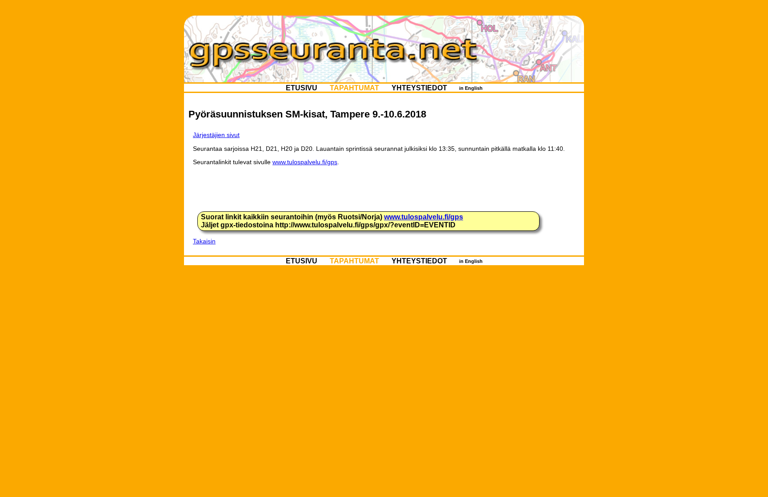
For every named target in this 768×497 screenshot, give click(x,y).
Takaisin (204, 241)
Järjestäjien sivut (216, 134)
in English (471, 87)
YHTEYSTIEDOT (419, 87)
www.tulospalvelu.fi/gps (304, 162)
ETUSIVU (301, 87)
